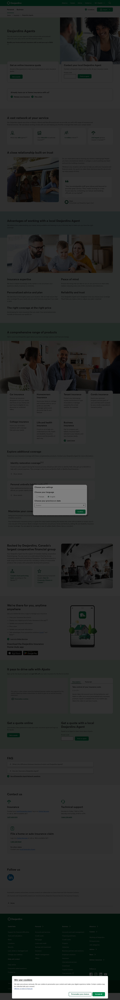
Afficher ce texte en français (23, 989)
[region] (60, 987)
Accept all (98, 994)
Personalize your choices (80, 994)
